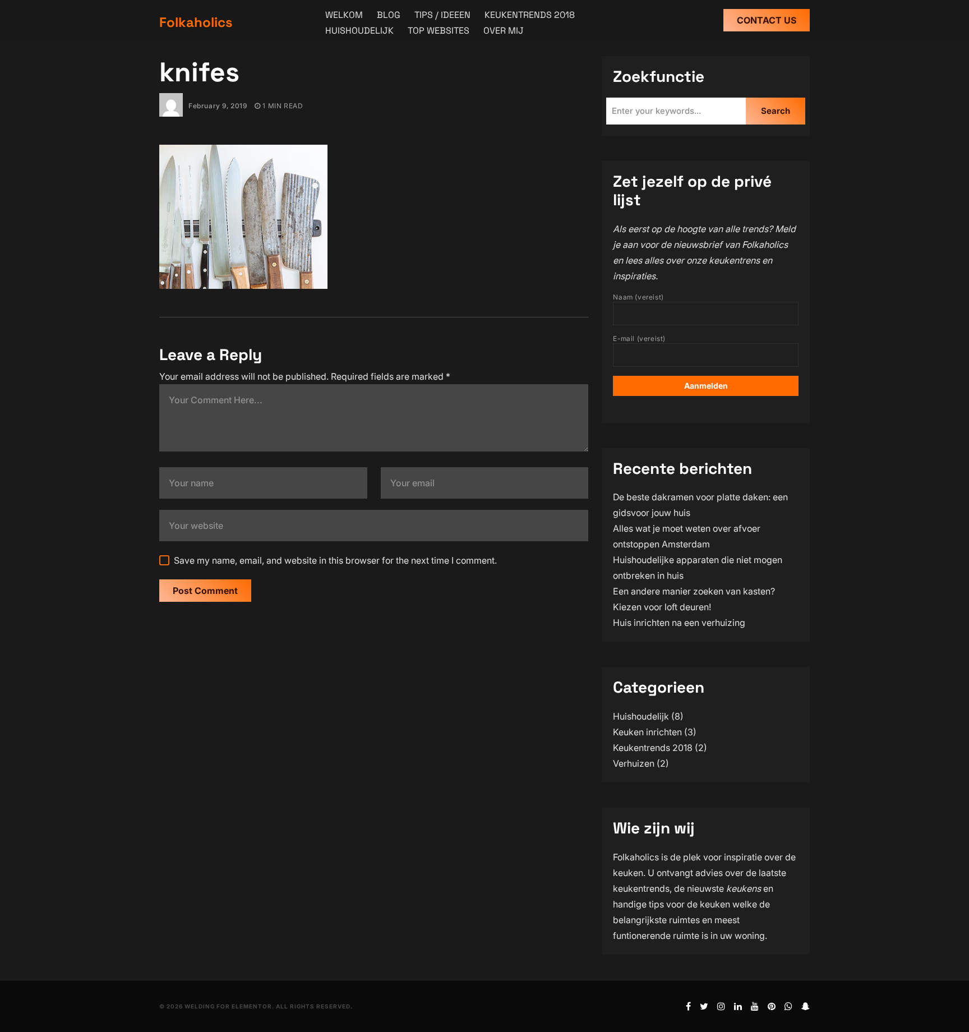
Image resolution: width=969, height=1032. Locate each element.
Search (775, 110)
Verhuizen (633, 763)
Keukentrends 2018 (529, 15)
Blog (388, 15)
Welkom (344, 15)
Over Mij (503, 30)
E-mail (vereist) (639, 338)
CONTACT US (766, 20)
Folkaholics (196, 22)
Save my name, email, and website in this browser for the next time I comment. (335, 560)
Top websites (438, 30)
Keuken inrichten (647, 732)
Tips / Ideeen (442, 15)
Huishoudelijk (359, 30)
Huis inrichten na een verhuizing (679, 622)
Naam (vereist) (638, 297)
